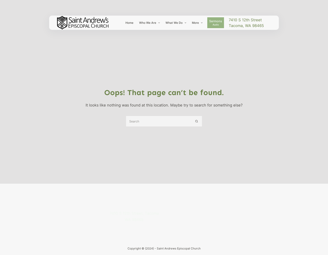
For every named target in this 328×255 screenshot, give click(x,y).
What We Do (174, 23)
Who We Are (147, 23)
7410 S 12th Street (245, 20)
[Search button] (197, 121)
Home (129, 23)
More (195, 23)
